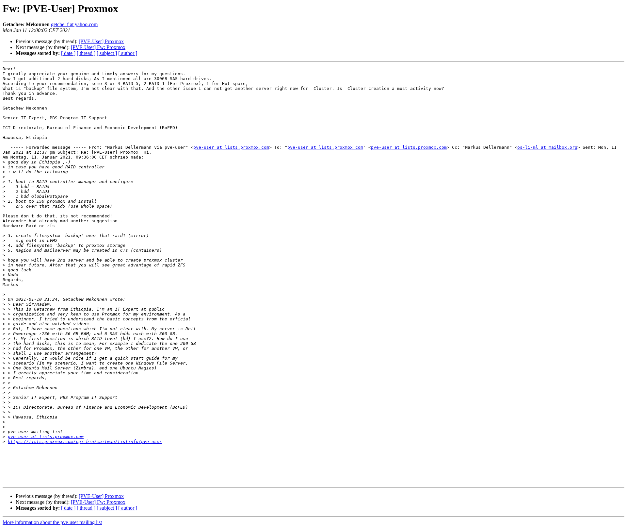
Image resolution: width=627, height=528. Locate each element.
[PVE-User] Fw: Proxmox (98, 47)
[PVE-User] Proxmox (101, 41)
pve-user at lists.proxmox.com (231, 147)
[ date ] (68, 53)
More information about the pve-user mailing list (52, 522)
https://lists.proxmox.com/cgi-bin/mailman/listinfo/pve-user (85, 441)
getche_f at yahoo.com (74, 24)
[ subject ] (107, 53)
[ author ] (127, 53)
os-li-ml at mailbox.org (547, 147)
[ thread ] (86, 53)
